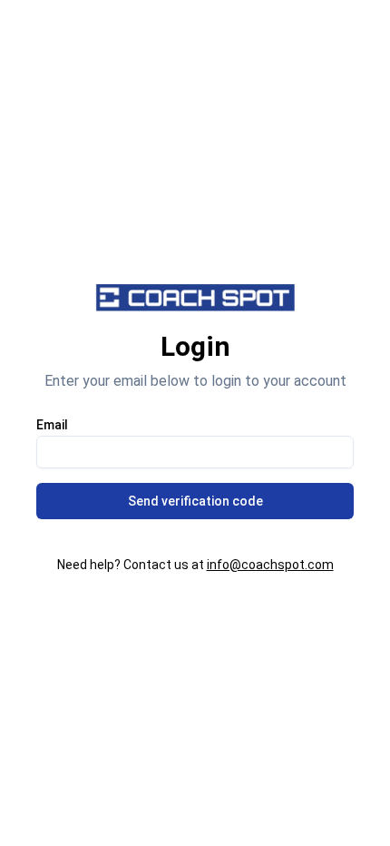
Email (52, 425)
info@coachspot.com (270, 564)
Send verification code (195, 501)
